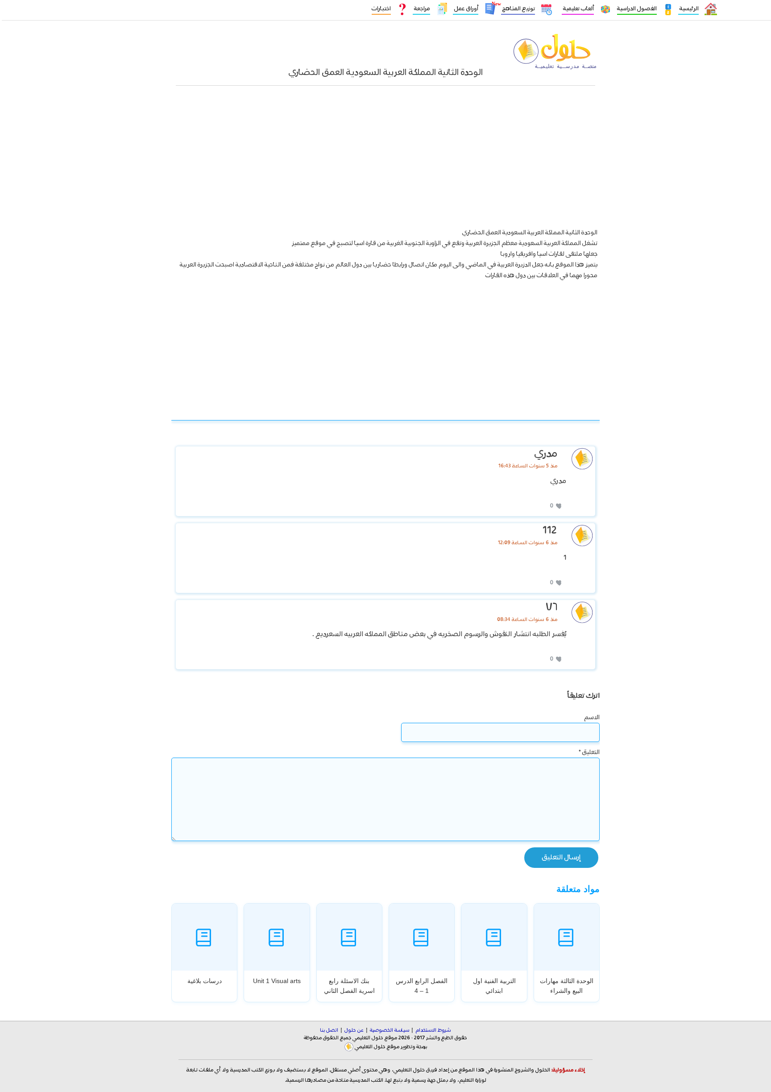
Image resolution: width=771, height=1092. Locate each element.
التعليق (589, 752)
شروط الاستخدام (433, 1030)
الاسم (592, 717)
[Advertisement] (385, 161)
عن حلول (354, 1030)
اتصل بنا (329, 1030)
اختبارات (381, 9)
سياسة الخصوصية (389, 1030)
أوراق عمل (465, 9)
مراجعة (421, 9)
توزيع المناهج (518, 9)
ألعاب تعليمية (578, 9)
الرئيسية (688, 9)
